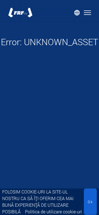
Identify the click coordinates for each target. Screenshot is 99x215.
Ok (90, 202)
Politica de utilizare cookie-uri (53, 211)
